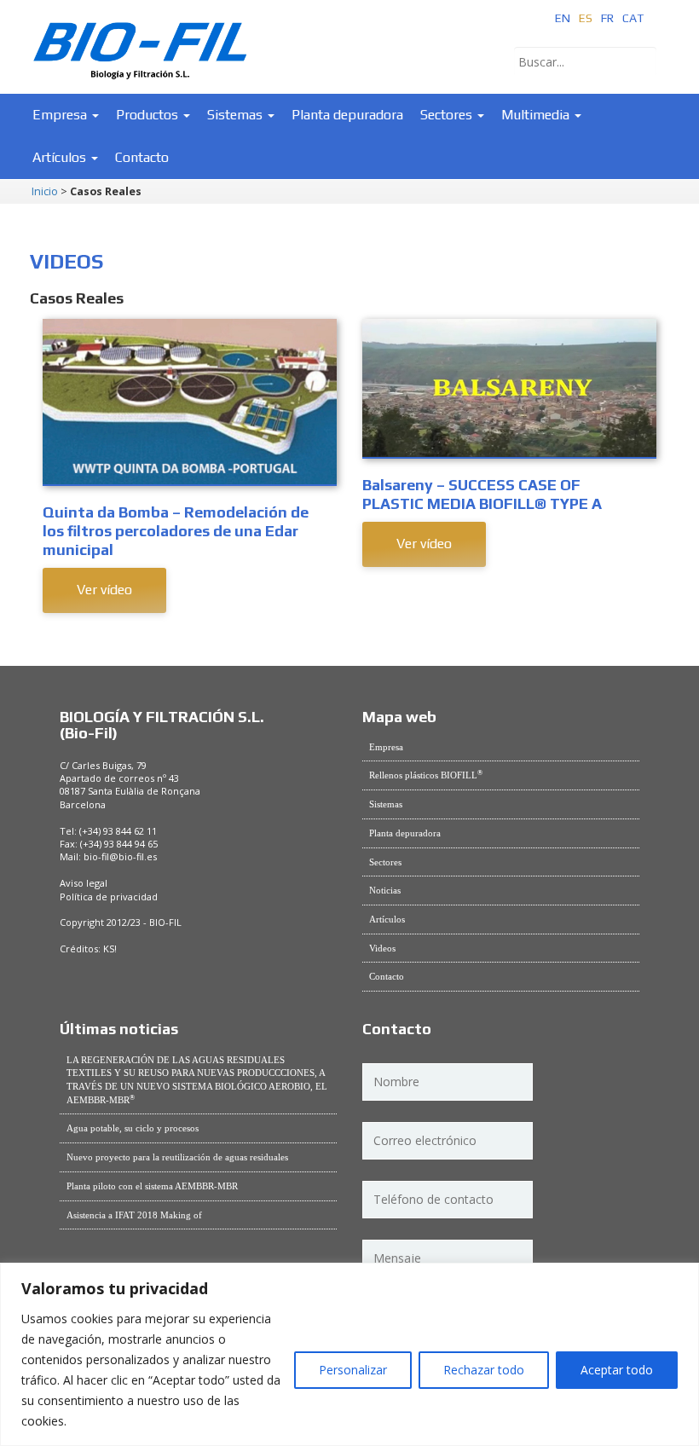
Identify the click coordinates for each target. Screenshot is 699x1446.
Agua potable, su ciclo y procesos (132, 1128)
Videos (382, 948)
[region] (349, 1354)
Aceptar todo (617, 1370)
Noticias (385, 890)
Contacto (142, 157)
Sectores (448, 115)
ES (585, 18)
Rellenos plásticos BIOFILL (425, 774)
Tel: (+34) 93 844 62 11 (108, 830)
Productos (149, 115)
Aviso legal (83, 882)
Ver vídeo (104, 589)
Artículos (61, 157)
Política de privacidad (109, 896)
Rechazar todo (483, 1370)
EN (562, 18)
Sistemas (236, 115)
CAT (633, 18)
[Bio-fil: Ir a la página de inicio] (140, 38)
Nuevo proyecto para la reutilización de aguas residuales (177, 1157)
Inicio (45, 191)
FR (607, 18)
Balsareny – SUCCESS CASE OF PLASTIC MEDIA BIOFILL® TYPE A (482, 494)
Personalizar (353, 1370)
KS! (110, 948)
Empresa (61, 115)
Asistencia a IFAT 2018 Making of (134, 1215)
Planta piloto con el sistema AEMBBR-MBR (152, 1186)
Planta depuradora (347, 115)
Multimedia (537, 115)
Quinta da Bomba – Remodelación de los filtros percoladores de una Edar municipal (176, 530)
